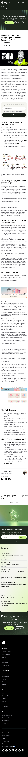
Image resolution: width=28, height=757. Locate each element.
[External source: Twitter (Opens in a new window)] (6, 479)
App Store (4, 679)
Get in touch (21, 2)
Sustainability (5, 665)
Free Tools (5, 704)
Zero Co (17, 275)
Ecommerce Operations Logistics (9, 575)
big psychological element (7, 187)
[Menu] (26, 2)
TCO (23, 493)
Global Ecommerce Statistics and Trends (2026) (13, 592)
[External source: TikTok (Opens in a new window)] (16, 750)
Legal (3, 738)
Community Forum (6, 718)
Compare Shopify (6, 695)
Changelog (5, 706)
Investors (4, 660)
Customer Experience (10, 32)
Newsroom (5, 662)
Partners (4, 682)
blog (2, 32)
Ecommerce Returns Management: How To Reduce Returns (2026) (13, 585)
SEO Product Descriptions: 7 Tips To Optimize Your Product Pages (14, 604)
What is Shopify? (6, 651)
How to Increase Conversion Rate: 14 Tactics (12, 564)
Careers (4, 657)
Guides (4, 698)
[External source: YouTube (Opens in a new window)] (10, 750)
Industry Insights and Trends (8, 589)
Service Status (5, 723)
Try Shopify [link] (14, 114)
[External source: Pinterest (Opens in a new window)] (23, 750)
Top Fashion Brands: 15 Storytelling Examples (12, 597)
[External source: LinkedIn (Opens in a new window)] (9, 479)
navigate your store (19, 239)
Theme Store (5, 676)
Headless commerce (6, 553)
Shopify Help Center (7, 715)
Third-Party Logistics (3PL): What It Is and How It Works (13, 577)
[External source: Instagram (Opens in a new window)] (13, 750)
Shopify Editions (6, 654)
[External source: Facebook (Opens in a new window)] (2, 479)
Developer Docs (6, 673)
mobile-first (5, 253)
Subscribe (22, 537)
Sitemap (4, 744)
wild (18, 143)
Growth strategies (5, 562)
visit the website (8, 463)
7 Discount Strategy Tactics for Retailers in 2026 (13, 571)
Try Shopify (19, 22)
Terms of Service (6, 735)
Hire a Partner (5, 720)
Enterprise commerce (6, 493)
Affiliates (4, 684)
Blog (3, 693)
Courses (4, 701)
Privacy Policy (5, 741)
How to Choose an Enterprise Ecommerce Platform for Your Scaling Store (10, 496)
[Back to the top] (3, 642)
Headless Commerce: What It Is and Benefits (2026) (12, 556)
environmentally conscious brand (12, 301)
